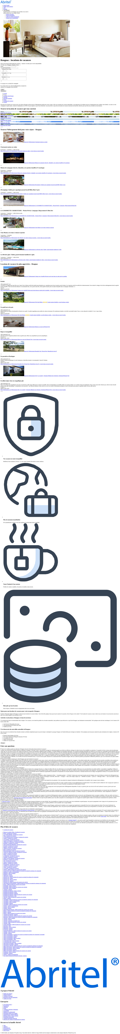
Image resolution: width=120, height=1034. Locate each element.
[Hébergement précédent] (1, 261)
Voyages (5, 9)
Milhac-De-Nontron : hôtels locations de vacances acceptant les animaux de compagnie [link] (22, 947)
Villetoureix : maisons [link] (8, 875)
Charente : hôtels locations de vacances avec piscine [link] (14, 922)
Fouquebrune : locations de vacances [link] (11, 864)
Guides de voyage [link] (7, 998)
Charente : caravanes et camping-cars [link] (11, 920)
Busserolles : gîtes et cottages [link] (9, 888)
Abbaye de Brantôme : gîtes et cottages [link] (11, 938)
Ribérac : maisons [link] (7, 912)
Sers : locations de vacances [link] (9, 860)
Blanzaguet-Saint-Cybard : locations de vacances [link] (14, 850)
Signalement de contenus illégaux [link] (10, 1014)
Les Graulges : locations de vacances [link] (11, 839)
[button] (60, 827)
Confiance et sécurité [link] (7, 996)
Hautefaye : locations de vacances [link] (10, 859)
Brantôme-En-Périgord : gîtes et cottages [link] (12, 890)
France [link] (4, 99)
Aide (4, 7)
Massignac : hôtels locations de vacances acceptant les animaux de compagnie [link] (20, 917)
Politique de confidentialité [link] (9, 1012)
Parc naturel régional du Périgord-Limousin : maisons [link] (15, 955)
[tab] (8, 829)
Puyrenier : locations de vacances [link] (10, 845)
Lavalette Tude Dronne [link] (8, 96)
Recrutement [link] (6, 1005)
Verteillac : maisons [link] (7, 933)
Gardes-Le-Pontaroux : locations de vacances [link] (13, 840)
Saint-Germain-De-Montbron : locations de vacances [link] (14, 844)
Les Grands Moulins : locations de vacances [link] (13, 834)
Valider (2, 89)
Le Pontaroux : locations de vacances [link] (11, 855)
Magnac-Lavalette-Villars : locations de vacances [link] (14, 832)
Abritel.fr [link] (5, 1026)
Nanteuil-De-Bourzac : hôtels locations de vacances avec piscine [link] (17, 930)
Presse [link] (4, 1008)
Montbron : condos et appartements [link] (11, 872)
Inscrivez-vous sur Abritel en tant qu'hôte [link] (23, 797)
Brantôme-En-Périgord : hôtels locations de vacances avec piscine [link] (17, 894)
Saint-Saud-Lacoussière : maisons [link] (10, 944)
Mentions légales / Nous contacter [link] (10, 1015)
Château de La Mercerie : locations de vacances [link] (13, 842)
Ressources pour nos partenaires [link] (10, 997)
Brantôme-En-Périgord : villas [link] (9, 895)
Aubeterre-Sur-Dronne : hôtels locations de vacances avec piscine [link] (17, 915)
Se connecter (6, 10)
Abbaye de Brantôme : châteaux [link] (10, 935)
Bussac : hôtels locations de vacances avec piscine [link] (14, 884)
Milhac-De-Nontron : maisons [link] (9, 949)
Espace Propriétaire (10, 15)
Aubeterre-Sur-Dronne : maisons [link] (10, 914)
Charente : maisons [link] (7, 919)
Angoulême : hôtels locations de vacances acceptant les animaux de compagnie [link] (20, 899)
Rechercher (3, 91)
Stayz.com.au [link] (6, 1030)
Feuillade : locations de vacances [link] (10, 857)
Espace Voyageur (10, 14)
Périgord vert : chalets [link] (8, 878)
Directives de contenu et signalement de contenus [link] (14, 1019)
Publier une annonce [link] (7, 993)
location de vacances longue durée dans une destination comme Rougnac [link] (19, 810)
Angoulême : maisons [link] (8, 903)
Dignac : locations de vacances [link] (10, 854)
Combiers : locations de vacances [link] (10, 865)
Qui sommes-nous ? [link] (7, 1004)
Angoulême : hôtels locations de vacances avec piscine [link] (15, 904)
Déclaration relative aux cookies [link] (10, 1013)
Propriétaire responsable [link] (8, 1017)
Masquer (3, 743)
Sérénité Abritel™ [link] (73, 820)
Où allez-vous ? (4, 64)
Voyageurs (3, 67)
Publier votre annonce (8, 6)
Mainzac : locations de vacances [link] (10, 863)
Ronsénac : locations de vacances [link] (10, 843)
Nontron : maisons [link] (7, 908)
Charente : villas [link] (6, 923)
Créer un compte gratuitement (12, 16)
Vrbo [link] (4, 1025)
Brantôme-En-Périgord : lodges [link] (10, 892)
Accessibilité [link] (6, 1010)
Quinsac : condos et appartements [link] (10, 954)
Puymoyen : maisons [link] (7, 929)
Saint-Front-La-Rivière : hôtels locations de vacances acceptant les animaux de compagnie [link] (23, 945)
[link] (17, 18)
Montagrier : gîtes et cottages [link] (9, 927)
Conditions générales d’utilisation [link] (10, 1009)
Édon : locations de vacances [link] (9, 849)
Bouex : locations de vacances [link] (10, 833)
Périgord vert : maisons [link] (8, 880)
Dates (2, 66)
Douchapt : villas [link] (7, 925)
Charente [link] (5, 97)
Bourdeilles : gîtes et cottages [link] (9, 885)
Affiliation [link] (5, 1007)
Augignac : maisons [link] (7, 889)
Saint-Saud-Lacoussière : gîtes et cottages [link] (12, 943)
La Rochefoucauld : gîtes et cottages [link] (11, 940)
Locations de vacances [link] (8, 101)
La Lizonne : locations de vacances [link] (11, 868)
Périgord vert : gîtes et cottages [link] (10, 879)
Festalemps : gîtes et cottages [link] (9, 952)
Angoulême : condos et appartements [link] (11, 900)
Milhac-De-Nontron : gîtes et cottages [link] (11, 948)
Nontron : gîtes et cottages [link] (9, 907)
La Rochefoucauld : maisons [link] (9, 942)
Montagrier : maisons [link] (8, 928)
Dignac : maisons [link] (7, 898)
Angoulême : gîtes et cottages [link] (9, 902)
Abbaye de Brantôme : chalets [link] (10, 937)
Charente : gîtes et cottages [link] (9, 918)
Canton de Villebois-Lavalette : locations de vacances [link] (15, 852)
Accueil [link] (5, 93)
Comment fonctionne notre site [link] (10, 1018)
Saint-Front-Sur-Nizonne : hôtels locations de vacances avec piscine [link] (18, 909)
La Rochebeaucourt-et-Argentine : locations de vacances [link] (15, 837)
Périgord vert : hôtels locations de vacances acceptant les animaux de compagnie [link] (20, 877)
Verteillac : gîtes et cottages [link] (9, 932)
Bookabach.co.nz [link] (7, 1029)
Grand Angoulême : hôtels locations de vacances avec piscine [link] (16, 924)
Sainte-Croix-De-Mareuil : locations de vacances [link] (14, 858)
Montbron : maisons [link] (7, 874)
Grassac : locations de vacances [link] (10, 838)
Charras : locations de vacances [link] (10, 862)
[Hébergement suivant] (2, 261)
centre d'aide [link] (103, 816)
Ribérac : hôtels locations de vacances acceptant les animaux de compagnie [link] (19, 910)
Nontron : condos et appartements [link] (10, 905)
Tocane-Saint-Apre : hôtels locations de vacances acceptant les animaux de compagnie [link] (22, 870)
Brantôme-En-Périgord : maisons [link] (10, 893)
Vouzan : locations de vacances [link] (10, 853)
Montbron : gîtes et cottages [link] (9, 873)
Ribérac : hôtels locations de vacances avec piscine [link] (14, 913)
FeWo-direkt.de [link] (6, 1028)
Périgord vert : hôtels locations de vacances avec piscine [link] (15, 882)
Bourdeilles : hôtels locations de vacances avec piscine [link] (15, 887)
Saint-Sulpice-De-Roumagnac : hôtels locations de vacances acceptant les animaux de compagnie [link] (24, 883)
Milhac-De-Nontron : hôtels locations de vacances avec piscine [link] (17, 950)
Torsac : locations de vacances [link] (10, 867)
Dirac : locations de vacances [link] (9, 835)
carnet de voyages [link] (6, 801)
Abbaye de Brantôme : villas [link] (9, 939)
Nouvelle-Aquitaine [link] (7, 98)
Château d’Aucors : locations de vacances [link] (12, 848)
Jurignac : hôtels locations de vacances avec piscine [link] (14, 869)
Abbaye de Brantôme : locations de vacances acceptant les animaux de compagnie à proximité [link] (23, 934)
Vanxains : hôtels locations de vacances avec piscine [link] (14, 897)
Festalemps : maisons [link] (8, 953)
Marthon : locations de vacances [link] (10, 847)
